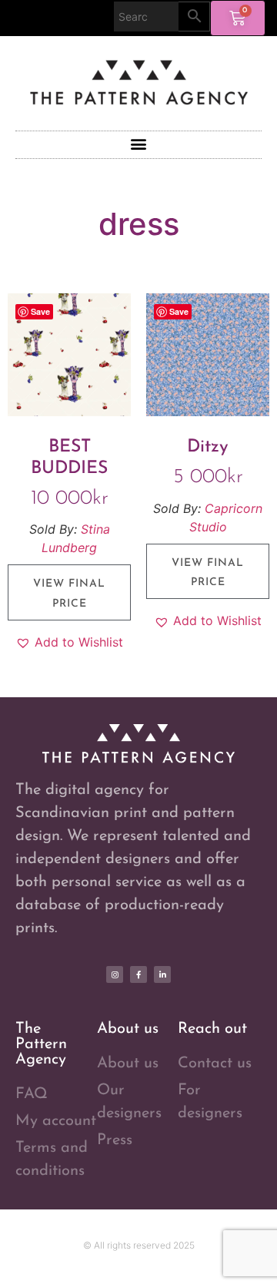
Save (40, 311)
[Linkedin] (162, 974)
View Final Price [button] (69, 593)
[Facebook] (138, 974)
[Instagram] (114, 974)
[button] (139, 144)
